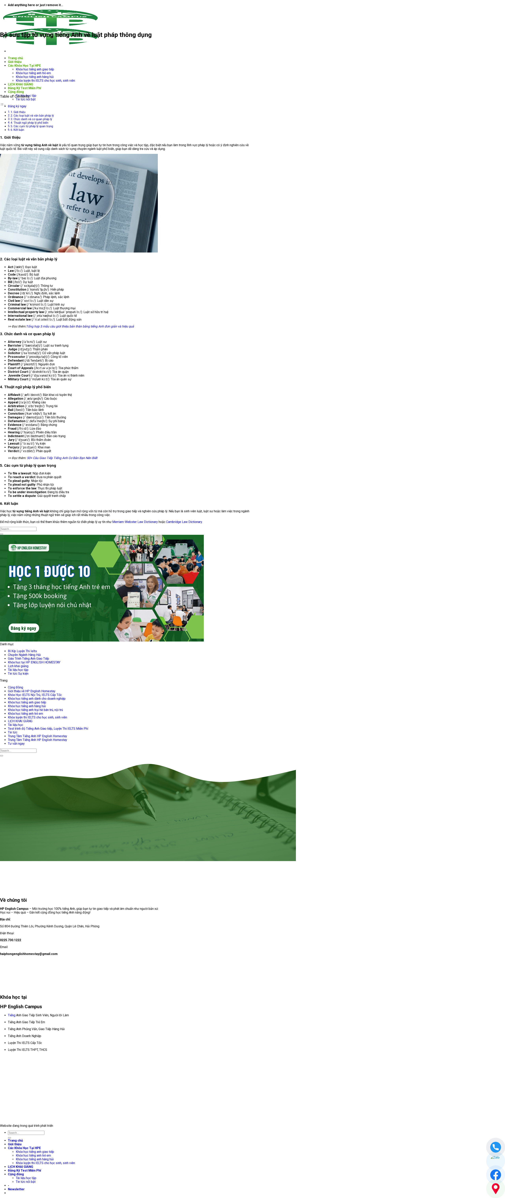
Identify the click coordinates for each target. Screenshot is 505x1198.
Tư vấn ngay (16, 743)
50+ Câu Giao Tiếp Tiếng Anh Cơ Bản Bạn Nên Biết (62, 458)
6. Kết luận (17, 130)
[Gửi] (1, 534)
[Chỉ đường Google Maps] (495, 1188)
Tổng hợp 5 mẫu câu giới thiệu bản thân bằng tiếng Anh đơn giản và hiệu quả (80, 326)
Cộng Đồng (15, 687)
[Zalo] (495, 1161)
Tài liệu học (15, 725)
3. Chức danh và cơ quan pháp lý (31, 119)
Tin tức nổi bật (26, 99)
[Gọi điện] (495, 1147)
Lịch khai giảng (18, 666)
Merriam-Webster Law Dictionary (135, 522)
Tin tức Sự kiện (18, 673)
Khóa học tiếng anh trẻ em (33, 73)
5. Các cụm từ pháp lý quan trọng (32, 126)
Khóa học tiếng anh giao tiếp (35, 69)
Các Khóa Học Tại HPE (24, 65)
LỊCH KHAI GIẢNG (20, 84)
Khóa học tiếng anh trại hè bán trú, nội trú (35, 710)
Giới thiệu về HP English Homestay (31, 691)
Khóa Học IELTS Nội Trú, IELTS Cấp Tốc (35, 695)
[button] (16, 1189)
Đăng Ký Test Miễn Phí (24, 88)
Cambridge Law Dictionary (184, 522)
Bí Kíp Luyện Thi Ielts (22, 651)
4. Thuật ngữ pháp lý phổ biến (29, 122)
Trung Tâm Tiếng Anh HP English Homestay (37, 736)
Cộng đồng (16, 92)
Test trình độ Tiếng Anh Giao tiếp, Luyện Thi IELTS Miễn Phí (48, 728)
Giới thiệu (15, 62)
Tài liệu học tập (18, 670)
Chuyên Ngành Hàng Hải (24, 655)
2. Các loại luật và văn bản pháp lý (32, 115)
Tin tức (12, 732)
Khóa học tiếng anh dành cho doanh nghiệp (36, 698)
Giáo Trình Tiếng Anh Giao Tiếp (28, 658)
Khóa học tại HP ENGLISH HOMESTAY (34, 662)
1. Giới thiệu (18, 112)
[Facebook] (495, 1174)
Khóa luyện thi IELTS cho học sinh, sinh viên (45, 80)
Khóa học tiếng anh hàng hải (35, 77)
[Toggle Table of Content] (3, 105)
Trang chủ (15, 58)
